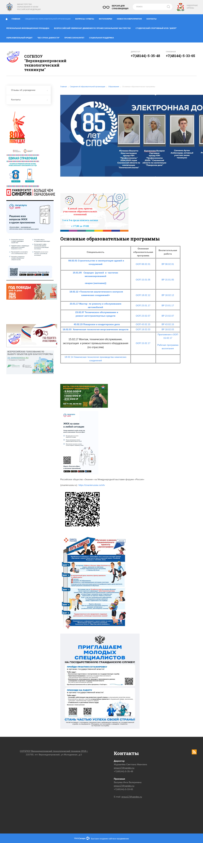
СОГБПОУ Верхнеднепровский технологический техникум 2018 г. (54, 751)
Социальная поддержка (101, 38)
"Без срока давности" (48, 38)
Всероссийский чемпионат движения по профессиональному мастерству (92, 28)
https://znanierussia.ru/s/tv (92, 485)
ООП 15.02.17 (143, 343)
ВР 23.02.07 (168, 316)
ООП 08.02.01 (143, 264)
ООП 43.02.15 (143, 324)
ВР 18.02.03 (168, 329)
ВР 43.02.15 (168, 324)
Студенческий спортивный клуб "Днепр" (156, 28)
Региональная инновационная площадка (27, 28)
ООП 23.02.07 (143, 316)
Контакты (152, 19)
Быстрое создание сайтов (103, 839)
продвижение (123, 839)
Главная (16, 19)
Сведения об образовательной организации (48, 19)
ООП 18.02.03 (143, 329)
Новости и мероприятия (129, 19)
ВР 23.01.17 (168, 305)
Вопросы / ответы (84, 19)
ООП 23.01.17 (143, 305)
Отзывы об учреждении (23, 90)
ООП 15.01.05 (143, 279)
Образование (113, 87)
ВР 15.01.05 (168, 279)
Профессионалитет (74, 38)
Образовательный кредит (19, 38)
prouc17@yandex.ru (124, 768)
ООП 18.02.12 (143, 295)
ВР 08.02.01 (168, 264)
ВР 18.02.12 (168, 295)
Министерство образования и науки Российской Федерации (29, 6)
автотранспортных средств (99, 316)
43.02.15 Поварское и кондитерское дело (97, 324)
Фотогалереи (105, 19)
